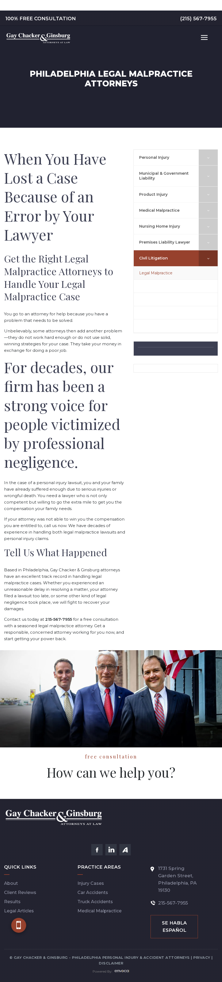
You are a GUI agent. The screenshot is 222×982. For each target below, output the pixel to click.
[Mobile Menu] (204, 37)
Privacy (201, 957)
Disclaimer (111, 963)
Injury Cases (90, 883)
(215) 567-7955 (198, 19)
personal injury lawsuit (59, 482)
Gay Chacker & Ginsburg (74, 569)
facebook (97, 849)
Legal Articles (19, 910)
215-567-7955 (173, 903)
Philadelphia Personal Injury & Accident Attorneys (131, 957)
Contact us (15, 619)
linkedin (111, 849)
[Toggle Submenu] (208, 157)
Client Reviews (20, 892)
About (11, 883)
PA (193, 883)
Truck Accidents (95, 901)
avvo (125, 849)
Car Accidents (92, 892)
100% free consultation (40, 19)
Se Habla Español (174, 926)
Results (12, 901)
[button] (18, 925)
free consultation (100, 619)
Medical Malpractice (99, 910)
